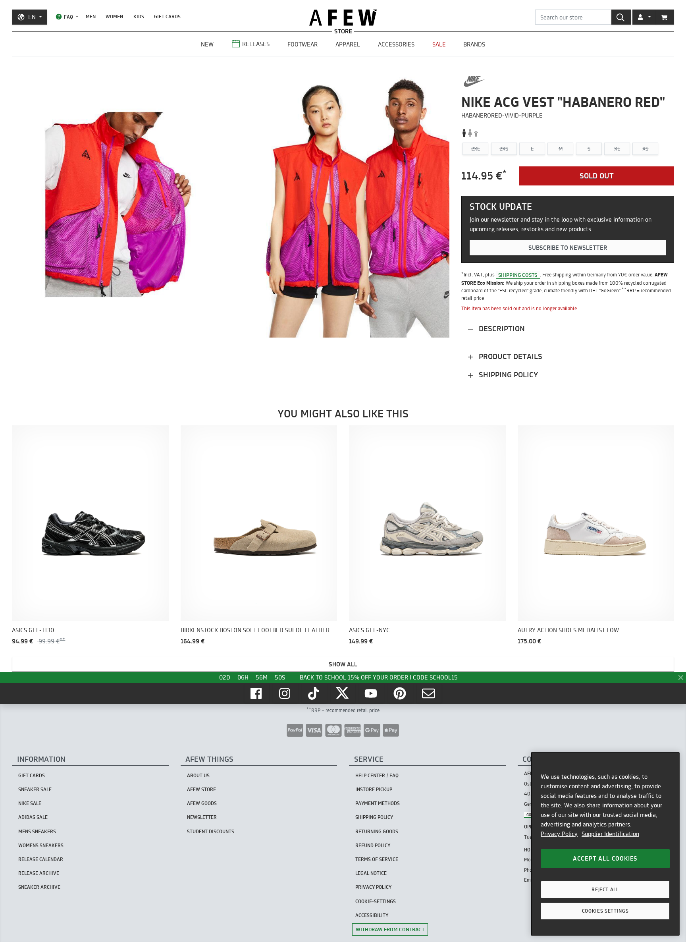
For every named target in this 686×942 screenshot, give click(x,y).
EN (32, 17)
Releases (256, 44)
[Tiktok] (314, 693)
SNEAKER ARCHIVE (39, 887)
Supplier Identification (610, 834)
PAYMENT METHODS (377, 803)
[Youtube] (371, 693)
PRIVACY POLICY (373, 887)
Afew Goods (202, 803)
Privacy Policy (559, 834)
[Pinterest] (400, 693)
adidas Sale (33, 817)
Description (501, 328)
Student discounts (210, 831)
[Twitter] (343, 693)
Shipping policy (507, 374)
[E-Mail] (429, 693)
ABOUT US (198, 775)
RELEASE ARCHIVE (38, 873)
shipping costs (517, 274)
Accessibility (371, 915)
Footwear (302, 44)
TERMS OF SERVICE (376, 859)
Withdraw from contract (390, 929)
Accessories (396, 44)
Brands (474, 44)
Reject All (605, 889)
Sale (439, 44)
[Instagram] (285, 693)
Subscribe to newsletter (567, 247)
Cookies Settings (605, 911)
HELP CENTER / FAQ (377, 775)
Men (91, 16)
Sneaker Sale (35, 789)
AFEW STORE (343, 18)
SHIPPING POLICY (374, 817)
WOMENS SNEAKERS (41, 845)
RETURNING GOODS (376, 831)
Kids (138, 16)
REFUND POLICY (372, 845)
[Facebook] (257, 693)
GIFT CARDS (167, 16)
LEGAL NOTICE (371, 873)
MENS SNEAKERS (37, 831)
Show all (343, 664)
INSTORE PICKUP (373, 789)
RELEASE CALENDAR (40, 859)
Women (114, 16)
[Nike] (474, 81)
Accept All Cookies (605, 858)
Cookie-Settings (375, 901)
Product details (509, 356)
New (207, 44)
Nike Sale (29, 803)
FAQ (68, 17)
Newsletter (202, 817)
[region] (605, 844)
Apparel (347, 44)
